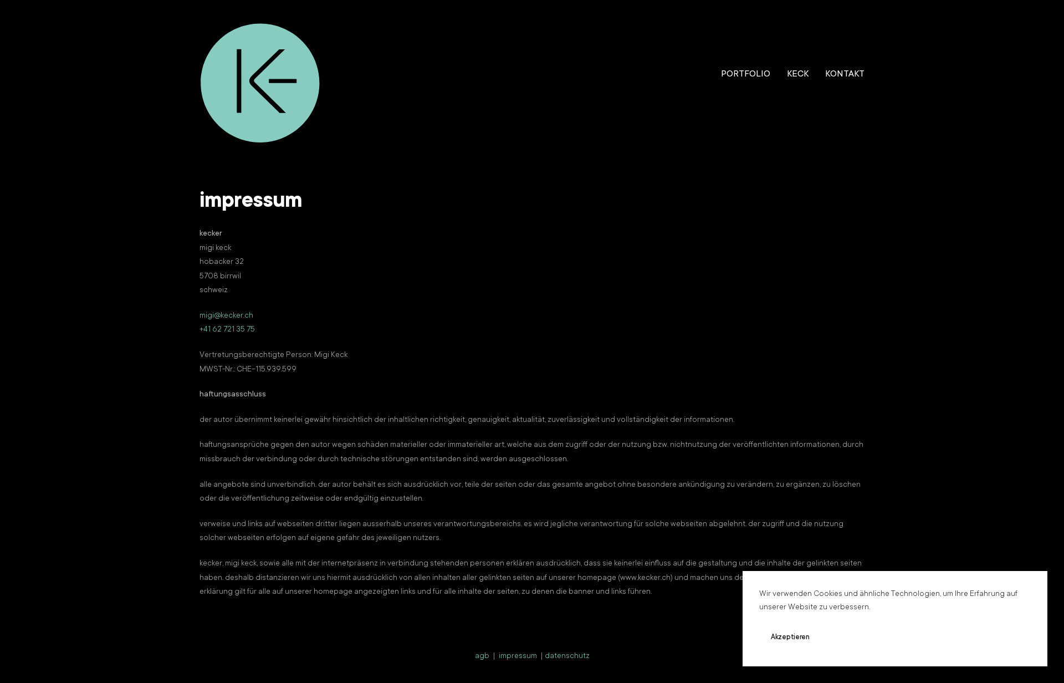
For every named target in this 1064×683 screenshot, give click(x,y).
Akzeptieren (790, 637)
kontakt (844, 74)
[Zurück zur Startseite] (260, 75)
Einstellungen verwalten (940, 637)
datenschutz (567, 656)
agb (482, 656)
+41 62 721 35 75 (227, 329)
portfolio (745, 74)
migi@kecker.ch (226, 316)
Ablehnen (856, 637)
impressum (518, 656)
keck (798, 74)
